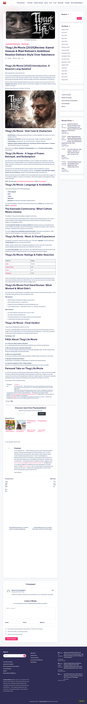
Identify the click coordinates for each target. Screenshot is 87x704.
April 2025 (64, 76)
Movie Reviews (25, 44)
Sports (63, 106)
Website (42, 622)
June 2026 (64, 35)
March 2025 (65, 79)
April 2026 (64, 41)
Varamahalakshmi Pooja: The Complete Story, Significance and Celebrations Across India (71, 165)
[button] (17, 472)
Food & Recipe (66, 103)
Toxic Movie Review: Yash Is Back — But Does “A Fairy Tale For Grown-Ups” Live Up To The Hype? (71, 152)
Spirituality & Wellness (9, 673)
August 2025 (65, 65)
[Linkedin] (8, 401)
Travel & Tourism (66, 94)
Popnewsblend (42, 181)
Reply (53, 590)
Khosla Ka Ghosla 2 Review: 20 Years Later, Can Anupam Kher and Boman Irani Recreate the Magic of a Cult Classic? (72, 127)
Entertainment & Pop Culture (13, 44)
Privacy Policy (35, 657)
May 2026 (64, 38)
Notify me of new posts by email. (15, 634)
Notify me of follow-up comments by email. (18, 631)
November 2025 (66, 56)
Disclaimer (34, 662)
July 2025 (64, 68)
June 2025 (64, 71)
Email (25, 622)
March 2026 (65, 44)
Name (7, 622)
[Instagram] (6, 401)
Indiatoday (13, 205)
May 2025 (64, 73)
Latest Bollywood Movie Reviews (25, 181)
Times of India (9, 267)
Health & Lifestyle (67, 97)
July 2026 (64, 32)
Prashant (17, 448)
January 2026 (65, 50)
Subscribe (41, 413)
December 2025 (66, 53)
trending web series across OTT (30, 394)
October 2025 (65, 59)
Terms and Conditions (37, 660)
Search (64, 14)
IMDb (7, 264)
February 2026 (65, 47)
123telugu (8, 273)
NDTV (7, 270)
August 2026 (65, 29)
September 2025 (66, 62)
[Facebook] (10, 401)
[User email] (11, 401)
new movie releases (17, 394)
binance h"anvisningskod (18, 590)
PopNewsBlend (13, 396)
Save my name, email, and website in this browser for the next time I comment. (25, 629)
